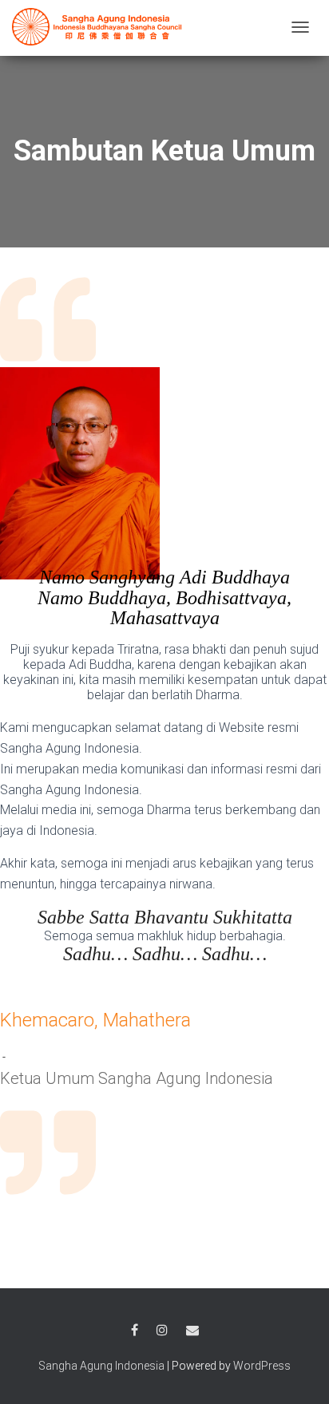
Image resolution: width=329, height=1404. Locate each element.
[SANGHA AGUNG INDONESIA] (100, 26)
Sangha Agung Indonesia (101, 1365)
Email (192, 1330)
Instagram (162, 1330)
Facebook (134, 1330)
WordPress (262, 1365)
